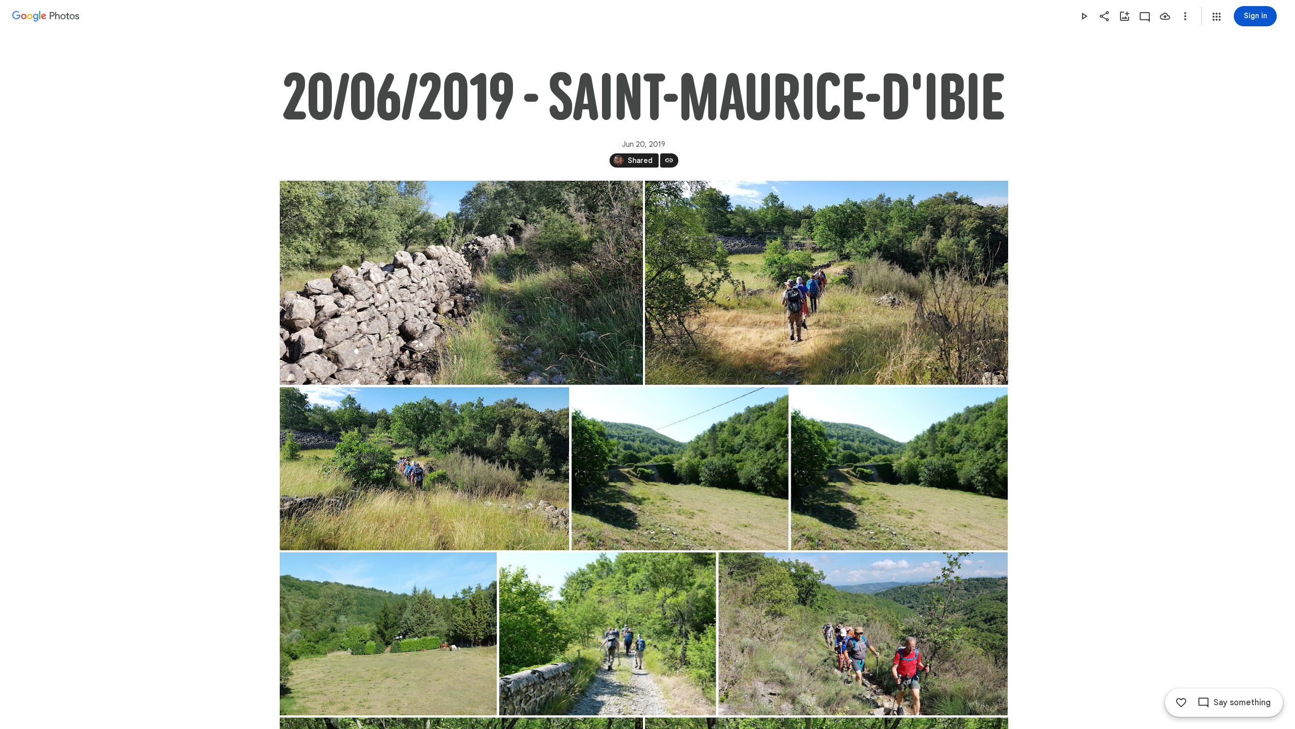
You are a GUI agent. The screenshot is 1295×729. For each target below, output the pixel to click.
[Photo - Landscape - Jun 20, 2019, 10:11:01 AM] (607, 633)
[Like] (1181, 703)
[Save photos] (1165, 16)
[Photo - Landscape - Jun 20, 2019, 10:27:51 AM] (863, 633)
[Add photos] (1124, 16)
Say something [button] (1242, 703)
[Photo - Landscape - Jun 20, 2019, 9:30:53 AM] (424, 468)
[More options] (1185, 16)
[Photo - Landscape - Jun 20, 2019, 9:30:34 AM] (461, 283)
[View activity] (1145, 16)
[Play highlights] (1084, 16)
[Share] (1104, 16)
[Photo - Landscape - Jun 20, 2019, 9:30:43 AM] (826, 283)
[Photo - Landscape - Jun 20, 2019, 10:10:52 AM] (388, 633)
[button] (1216, 17)
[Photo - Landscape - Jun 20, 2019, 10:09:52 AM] (679, 468)
